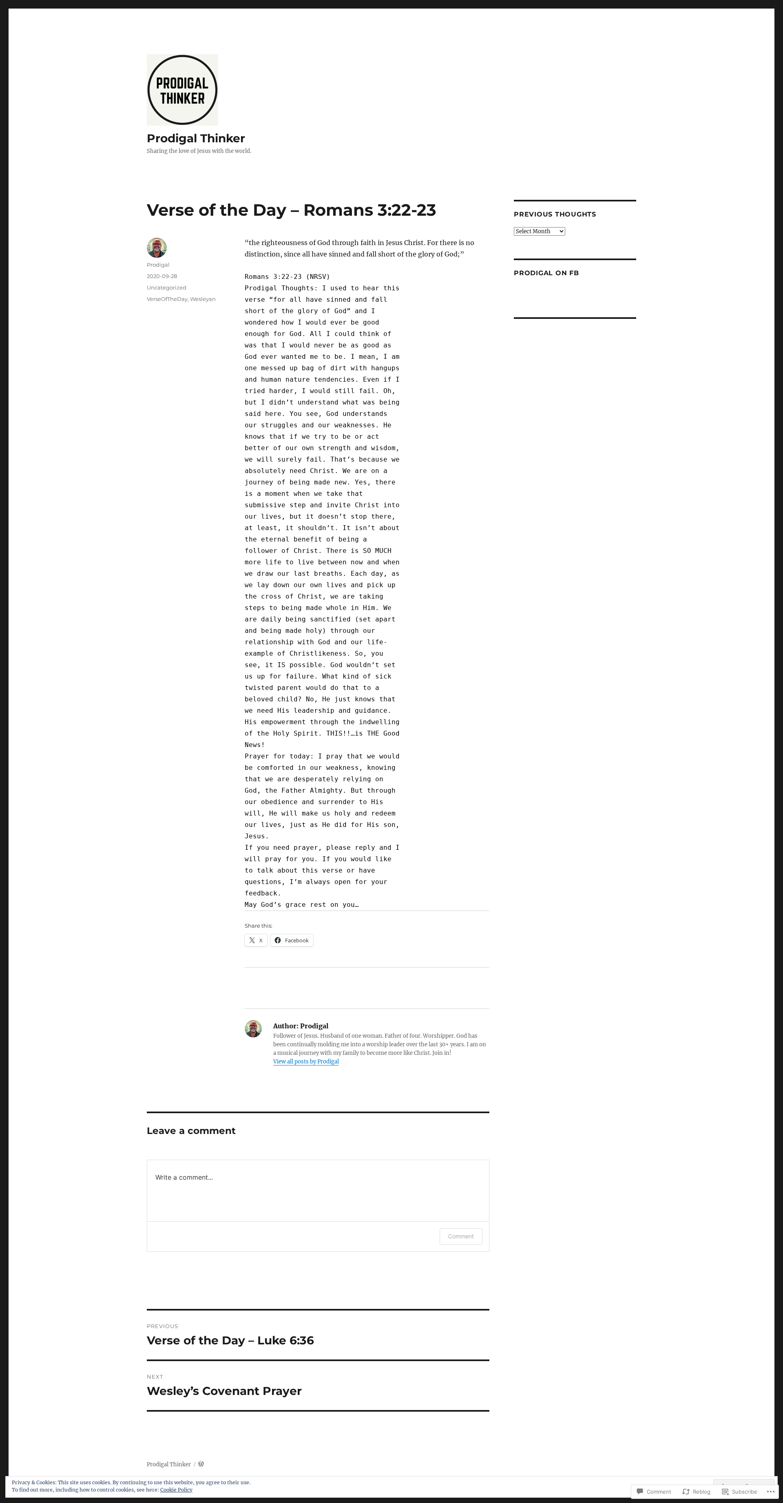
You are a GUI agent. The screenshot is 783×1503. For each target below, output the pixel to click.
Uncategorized (166, 287)
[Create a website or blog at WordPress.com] (201, 1464)
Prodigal (158, 264)
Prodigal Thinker (196, 138)
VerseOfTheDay (167, 299)
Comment (461, 1236)
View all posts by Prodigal (306, 1061)
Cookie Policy (176, 1490)
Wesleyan (203, 299)
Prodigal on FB (546, 273)
